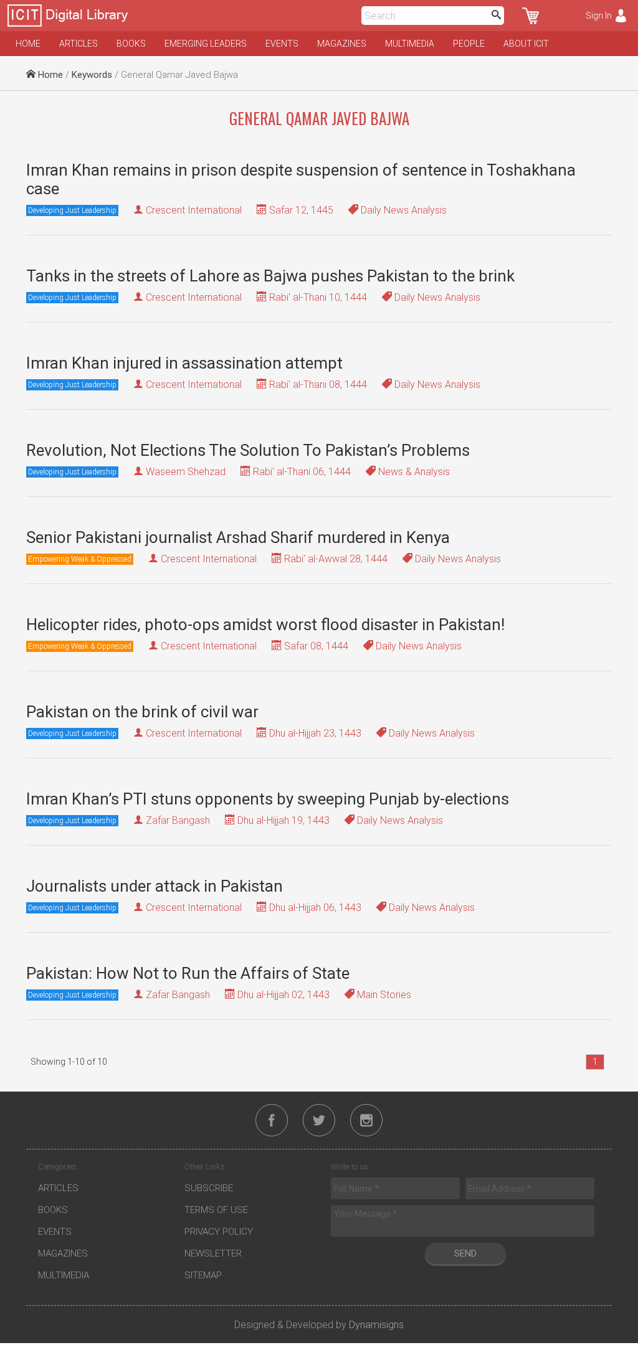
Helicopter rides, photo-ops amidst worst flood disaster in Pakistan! (265, 624)
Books (131, 44)
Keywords (92, 74)
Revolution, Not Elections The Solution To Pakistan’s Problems (248, 450)
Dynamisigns (376, 1325)
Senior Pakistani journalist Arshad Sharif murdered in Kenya (238, 537)
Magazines (341, 44)
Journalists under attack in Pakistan (154, 886)
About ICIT (526, 44)
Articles (78, 44)
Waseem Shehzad (186, 472)
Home (28, 44)
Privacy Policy (218, 1231)
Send (465, 1253)
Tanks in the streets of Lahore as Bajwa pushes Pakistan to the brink (270, 276)
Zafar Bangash (178, 820)
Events (281, 44)
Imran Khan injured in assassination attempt (184, 363)
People (469, 44)
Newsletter (213, 1253)
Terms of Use (216, 1209)
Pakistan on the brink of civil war (142, 711)
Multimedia (409, 44)
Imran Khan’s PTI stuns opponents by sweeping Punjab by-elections (267, 799)
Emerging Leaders (205, 44)
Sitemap (203, 1275)
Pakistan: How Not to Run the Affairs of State (188, 973)
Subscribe (208, 1188)
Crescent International (194, 210)
